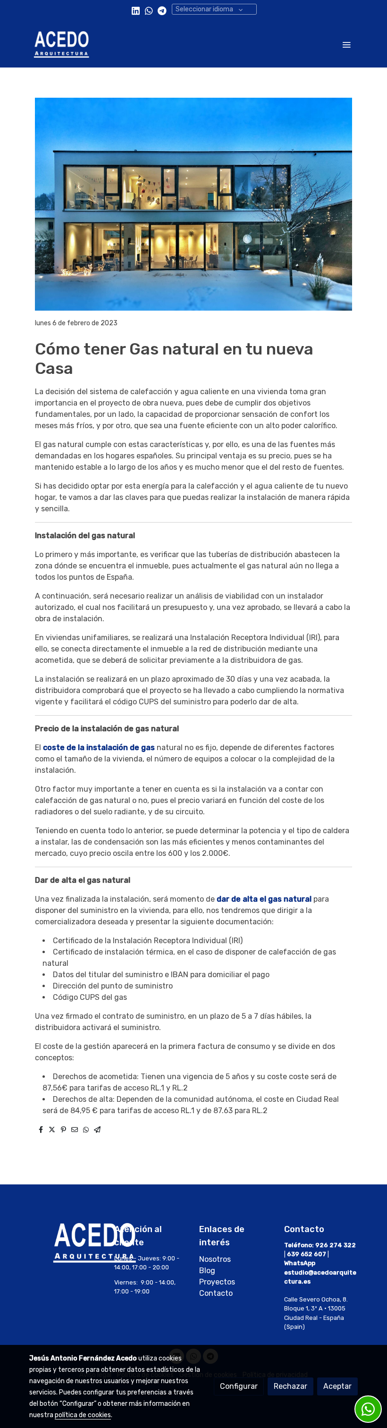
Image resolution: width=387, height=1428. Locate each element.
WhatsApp (299, 1263)
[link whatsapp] (149, 10)
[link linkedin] (136, 10)
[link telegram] (162, 10)
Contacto (216, 1293)
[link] (61, 44)
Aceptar (337, 1386)
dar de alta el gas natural (264, 899)
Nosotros (215, 1259)
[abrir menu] (346, 44)
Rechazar (290, 1386)
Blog (208, 1270)
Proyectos (217, 1281)
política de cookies (83, 1415)
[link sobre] (66, 1242)
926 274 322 (335, 1245)
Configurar (239, 1386)
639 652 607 (306, 1254)
